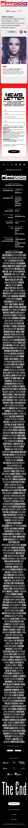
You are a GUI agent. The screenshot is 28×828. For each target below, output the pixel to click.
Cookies (14, 814)
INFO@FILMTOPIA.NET (14, 170)
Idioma (5, 124)
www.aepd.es (6, 138)
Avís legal (14, 819)
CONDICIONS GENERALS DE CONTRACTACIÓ (14, 824)
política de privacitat (12, 141)
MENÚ (3, 3)
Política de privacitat (14, 809)
